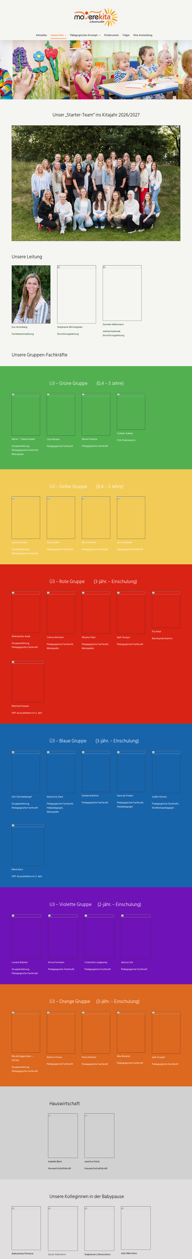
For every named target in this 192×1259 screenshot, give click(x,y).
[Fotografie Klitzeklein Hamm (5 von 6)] (96, 752)
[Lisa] (61, 394)
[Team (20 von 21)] (131, 498)
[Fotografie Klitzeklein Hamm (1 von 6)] (136, 1208)
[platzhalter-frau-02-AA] (131, 394)
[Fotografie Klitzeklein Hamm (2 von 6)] (26, 593)
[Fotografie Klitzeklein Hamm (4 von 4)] (61, 1013)
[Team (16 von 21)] (99, 1208)
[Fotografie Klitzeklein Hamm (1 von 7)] (61, 498)
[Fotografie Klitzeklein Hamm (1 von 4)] (26, 394)
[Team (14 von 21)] (63, 916)
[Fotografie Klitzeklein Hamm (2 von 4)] (96, 394)
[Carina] (61, 593)
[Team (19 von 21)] (26, 498)
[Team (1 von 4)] (131, 593)
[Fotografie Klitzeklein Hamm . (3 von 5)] (131, 1013)
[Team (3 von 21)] (96, 593)
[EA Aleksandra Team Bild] (26, 1208)
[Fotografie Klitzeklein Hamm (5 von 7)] (99, 916)
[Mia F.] (96, 498)
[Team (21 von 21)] (63, 1115)
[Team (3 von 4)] (99, 1115)
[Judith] (166, 752)
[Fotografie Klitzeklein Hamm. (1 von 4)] (26, 916)
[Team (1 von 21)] (136, 916)
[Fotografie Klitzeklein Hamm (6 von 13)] (26, 1013)
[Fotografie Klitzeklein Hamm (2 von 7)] (26, 752)
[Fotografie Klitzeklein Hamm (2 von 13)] (131, 752)
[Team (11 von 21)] (63, 1208)
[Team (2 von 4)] (61, 752)
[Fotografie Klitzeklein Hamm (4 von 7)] (96, 1013)
